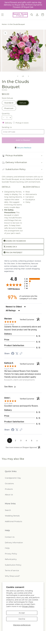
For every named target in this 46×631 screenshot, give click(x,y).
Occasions (9, 483)
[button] (31, 14)
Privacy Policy (28, 606)
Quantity (6, 113)
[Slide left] (17, 76)
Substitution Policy (13, 565)
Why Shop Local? (12, 576)
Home (4, 24)
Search (8, 510)
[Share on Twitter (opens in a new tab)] (16, 353)
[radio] (33, 279)
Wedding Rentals (12, 516)
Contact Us (9, 537)
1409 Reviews (15, 289)
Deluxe (23, 103)
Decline (22, 619)
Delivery (9, 123)
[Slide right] (28, 76)
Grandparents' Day (13, 478)
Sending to (10, 127)
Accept (22, 613)
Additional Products (13, 521)
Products (9, 489)
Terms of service (12, 570)
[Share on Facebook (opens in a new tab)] (12, 354)
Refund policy (11, 559)
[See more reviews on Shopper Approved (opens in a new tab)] (21, 354)
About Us (9, 495)
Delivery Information (14, 542)
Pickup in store (22, 123)
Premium (8, 108)
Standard (8, 103)
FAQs (7, 548)
